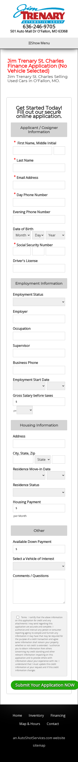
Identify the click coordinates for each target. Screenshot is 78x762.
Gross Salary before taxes (33, 395)
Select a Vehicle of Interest (33, 559)
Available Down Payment (32, 542)
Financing (58, 715)
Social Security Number (35, 245)
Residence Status (26, 485)
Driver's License (25, 261)
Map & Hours (29, 723)
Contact (53, 723)
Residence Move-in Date (32, 469)
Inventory (36, 715)
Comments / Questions (31, 576)
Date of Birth (23, 229)
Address (19, 436)
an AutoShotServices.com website (39, 738)
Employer (20, 311)
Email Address (27, 177)
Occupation (22, 328)
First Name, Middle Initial (36, 143)
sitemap (39, 745)
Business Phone (25, 363)
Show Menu (39, 43)
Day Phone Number (32, 195)
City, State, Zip (24, 453)
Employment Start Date (31, 380)
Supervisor (21, 345)
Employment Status (28, 294)
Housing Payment (27, 502)
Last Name (25, 160)
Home (17, 715)
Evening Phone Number (31, 212)
